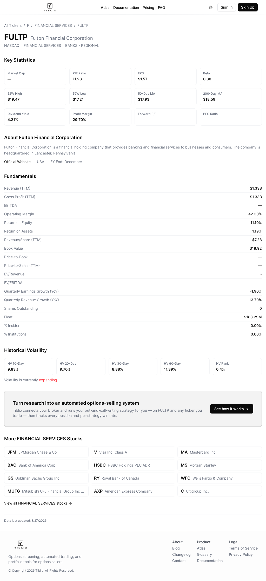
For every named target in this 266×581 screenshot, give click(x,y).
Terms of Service (243, 548)
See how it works (229, 408)
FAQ (161, 7)
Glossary (204, 554)
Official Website (17, 161)
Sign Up (248, 7)
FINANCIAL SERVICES (53, 25)
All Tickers (13, 25)
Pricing (148, 7)
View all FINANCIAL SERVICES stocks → (38, 503)
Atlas (105, 7)
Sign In (226, 7)
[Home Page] (49, 7)
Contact (179, 560)
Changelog (181, 554)
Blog (176, 548)
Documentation (126, 7)
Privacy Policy (241, 554)
